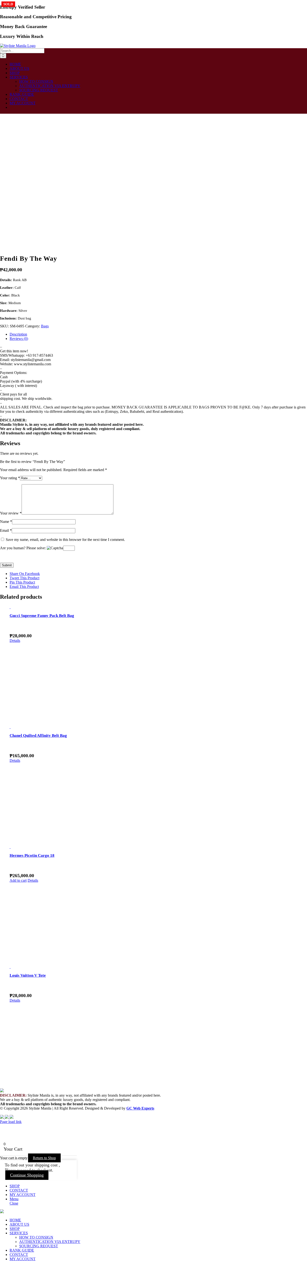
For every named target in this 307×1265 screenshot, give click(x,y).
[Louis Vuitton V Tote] (158, 967)
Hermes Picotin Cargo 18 (32, 855)
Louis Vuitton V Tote (28, 975)
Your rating (10, 478)
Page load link (11, 1122)
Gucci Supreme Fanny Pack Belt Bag (42, 615)
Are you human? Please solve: (23, 548)
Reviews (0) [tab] (19, 339)
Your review (11, 513)
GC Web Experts (140, 1108)
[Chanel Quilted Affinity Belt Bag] (158, 727)
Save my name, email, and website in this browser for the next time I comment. (65, 540)
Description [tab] (18, 334)
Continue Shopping (27, 1175)
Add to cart (18, 880)
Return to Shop (44, 1158)
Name (6, 522)
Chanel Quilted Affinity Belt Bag (38, 735)
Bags (45, 326)
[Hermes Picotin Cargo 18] (158, 847)
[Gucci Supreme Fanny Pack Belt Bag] (158, 607)
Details (15, 640)
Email (6, 530)
